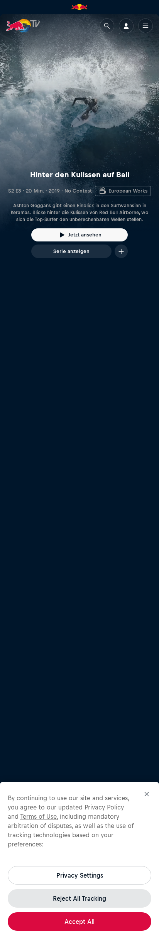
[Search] (107, 25)
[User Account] (126, 25)
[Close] (146, 794)
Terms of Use (38, 816)
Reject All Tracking (79, 898)
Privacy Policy (104, 807)
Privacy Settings (79, 875)
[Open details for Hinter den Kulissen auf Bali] (79, 143)
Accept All (79, 921)
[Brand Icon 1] (79, 7)
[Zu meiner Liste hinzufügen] (121, 251)
